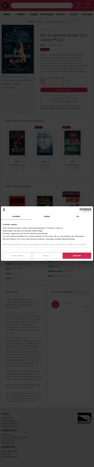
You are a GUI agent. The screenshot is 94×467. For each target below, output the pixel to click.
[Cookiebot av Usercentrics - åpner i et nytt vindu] (81, 209)
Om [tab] (77, 216)
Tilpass (46, 256)
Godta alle (77, 256)
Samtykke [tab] (16, 216)
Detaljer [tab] (47, 216)
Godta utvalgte (17, 256)
